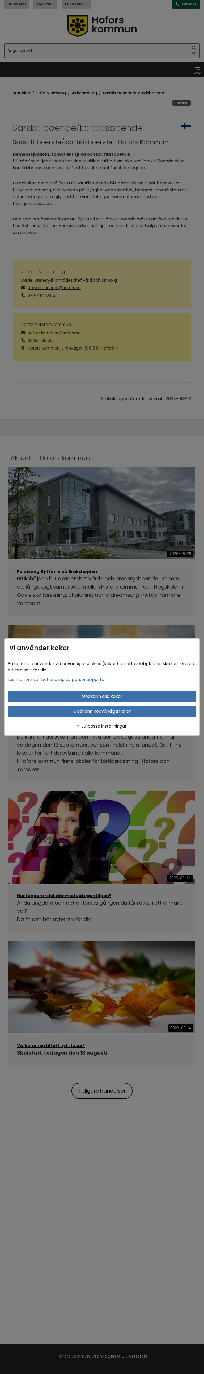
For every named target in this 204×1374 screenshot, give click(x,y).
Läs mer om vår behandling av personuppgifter (57, 679)
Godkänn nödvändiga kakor (102, 711)
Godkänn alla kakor (102, 696)
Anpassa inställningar (104, 726)
